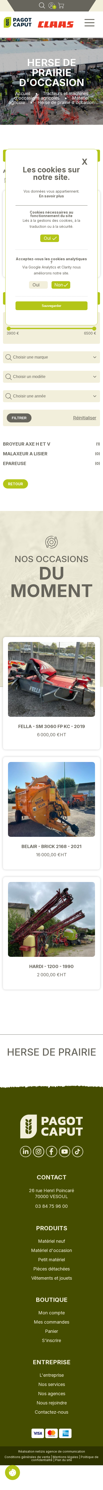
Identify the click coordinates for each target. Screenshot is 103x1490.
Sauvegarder (51, 306)
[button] (90, 24)
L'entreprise (52, 1375)
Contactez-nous (51, 1412)
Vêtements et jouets (51, 1278)
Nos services (51, 1384)
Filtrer (19, 418)
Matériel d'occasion (51, 1250)
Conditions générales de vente (27, 1457)
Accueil (22, 93)
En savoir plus (51, 196)
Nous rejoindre (51, 1402)
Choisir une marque (30, 357)
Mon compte (51, 1312)
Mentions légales (65, 1457)
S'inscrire (51, 1340)
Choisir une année (29, 396)
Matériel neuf (51, 1241)
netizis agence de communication (60, 1451)
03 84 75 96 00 (51, 1206)
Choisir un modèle (29, 376)
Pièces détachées (51, 1268)
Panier (51, 1331)
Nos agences (51, 1393)
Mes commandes (51, 1322)
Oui (47, 238)
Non (58, 284)
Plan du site (63, 1460)
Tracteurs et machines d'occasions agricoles (51, 96)
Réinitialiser (84, 418)
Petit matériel (51, 1259)
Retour (15, 484)
